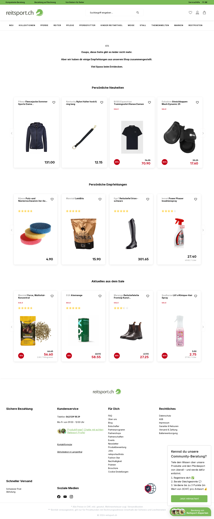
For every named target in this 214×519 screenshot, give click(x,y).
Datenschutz (165, 415)
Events (111, 440)
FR (203, 2)
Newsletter (113, 443)
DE (206, 2)
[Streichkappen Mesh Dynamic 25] (180, 137)
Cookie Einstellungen (118, 471)
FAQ (110, 415)
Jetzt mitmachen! (189, 498)
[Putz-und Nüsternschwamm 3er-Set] (35, 234)
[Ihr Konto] (197, 12)
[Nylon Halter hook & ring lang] (84, 137)
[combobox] (110, 12)
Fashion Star (114, 457)
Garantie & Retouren (168, 426)
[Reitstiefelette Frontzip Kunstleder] (131, 331)
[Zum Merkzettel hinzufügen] (54, 102)
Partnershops (114, 433)
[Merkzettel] (190, 12)
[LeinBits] (81, 202)
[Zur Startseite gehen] (24, 12)
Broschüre (113, 468)
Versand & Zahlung (168, 429)
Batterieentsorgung (168, 433)
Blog (110, 422)
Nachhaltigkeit (115, 461)
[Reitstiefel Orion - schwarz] (131, 234)
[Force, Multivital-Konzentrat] (35, 331)
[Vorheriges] (12, 133)
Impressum (164, 422)
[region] (107, 131)
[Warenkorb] (204, 12)
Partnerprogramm (116, 429)
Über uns (112, 419)
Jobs (110, 450)
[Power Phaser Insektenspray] (179, 234)
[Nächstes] (203, 133)
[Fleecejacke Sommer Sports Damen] (36, 137)
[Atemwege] (81, 299)
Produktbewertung (117, 447)
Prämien (112, 464)
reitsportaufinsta (116, 454)
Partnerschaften (115, 436)
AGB (161, 419)
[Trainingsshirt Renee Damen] (132, 137)
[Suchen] (139, 12)
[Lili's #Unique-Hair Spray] (179, 331)
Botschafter (113, 426)
